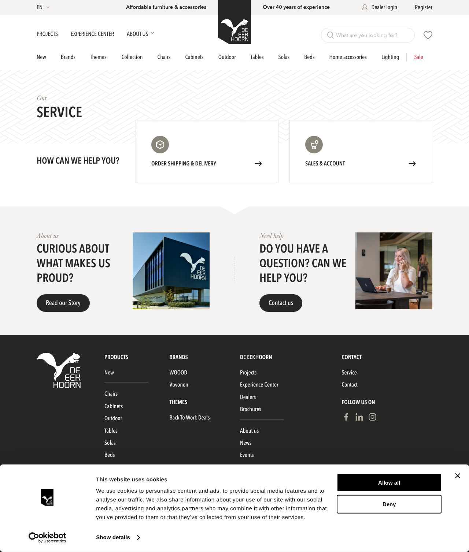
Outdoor (227, 57)
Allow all (389, 483)
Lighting (390, 57)
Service (349, 373)
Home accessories (348, 57)
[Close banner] (457, 475)
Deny (389, 504)
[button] (44, 7)
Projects (48, 34)
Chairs (163, 57)
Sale (418, 57)
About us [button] (138, 34)
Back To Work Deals (190, 418)
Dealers (248, 397)
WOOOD (179, 373)
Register (423, 7)
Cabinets (194, 57)
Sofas (284, 57)
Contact (349, 385)
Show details (113, 537)
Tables (257, 57)
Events (247, 455)
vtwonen (179, 385)
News (245, 443)
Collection (132, 57)
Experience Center (93, 34)
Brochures (250, 409)
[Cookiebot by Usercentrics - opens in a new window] (47, 537)
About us (249, 431)
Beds (309, 57)
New (41, 57)
